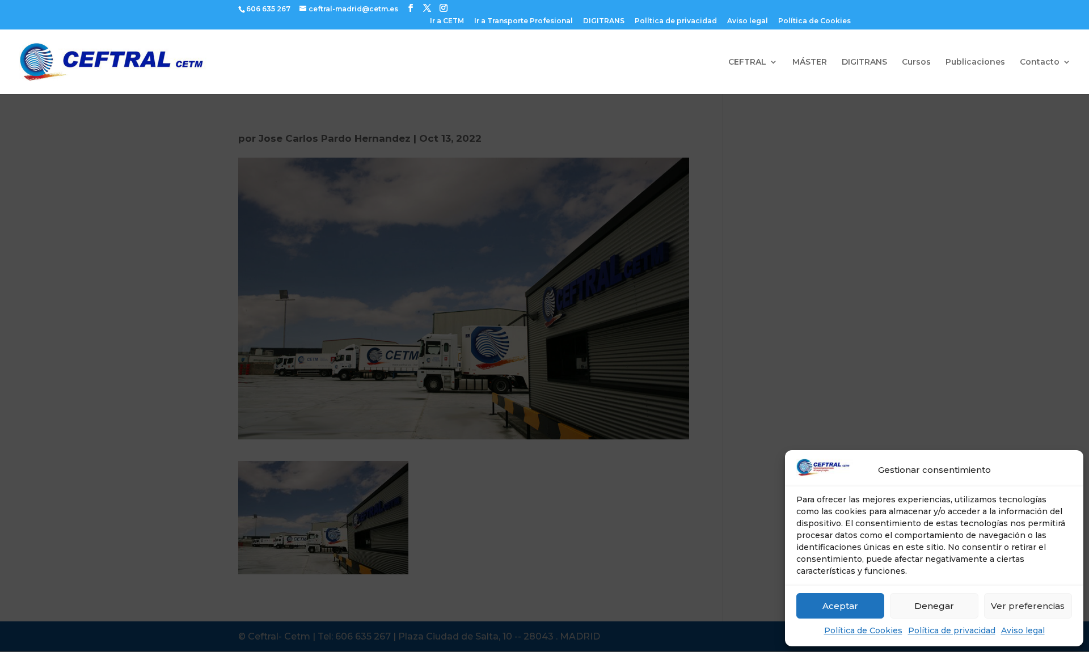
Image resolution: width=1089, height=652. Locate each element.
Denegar (934, 605)
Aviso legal (1023, 630)
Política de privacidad (951, 630)
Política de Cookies (863, 630)
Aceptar (840, 605)
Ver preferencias (1028, 605)
